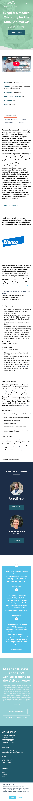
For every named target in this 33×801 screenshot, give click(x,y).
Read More (20, 793)
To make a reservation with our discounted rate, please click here (15, 286)
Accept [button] (12, 797)
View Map (25, 366)
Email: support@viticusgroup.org (12, 751)
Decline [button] (20, 797)
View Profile (16, 507)
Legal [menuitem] (3, 776)
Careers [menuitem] (4, 774)
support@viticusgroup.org (15, 450)
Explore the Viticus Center (16, 717)
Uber (20, 405)
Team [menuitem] (3, 778)
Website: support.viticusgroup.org (12, 752)
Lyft (27, 405)
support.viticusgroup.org (11, 446)
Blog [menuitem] (3, 773)
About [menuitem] (4, 771)
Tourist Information (17, 711)
